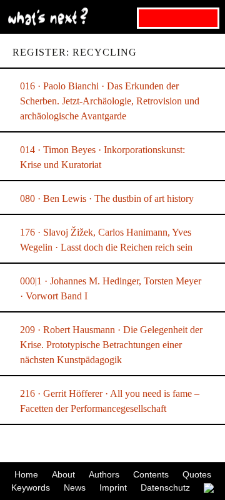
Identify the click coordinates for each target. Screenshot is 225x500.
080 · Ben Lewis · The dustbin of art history (107, 198)
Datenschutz (165, 487)
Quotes (196, 474)
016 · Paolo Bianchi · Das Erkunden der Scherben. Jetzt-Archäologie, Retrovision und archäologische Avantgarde (109, 101)
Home (26, 474)
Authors (104, 474)
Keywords (30, 487)
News (75, 487)
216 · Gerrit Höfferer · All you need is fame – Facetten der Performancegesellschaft (109, 401)
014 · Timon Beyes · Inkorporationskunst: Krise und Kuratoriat (102, 157)
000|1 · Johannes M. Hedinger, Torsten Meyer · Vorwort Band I (110, 288)
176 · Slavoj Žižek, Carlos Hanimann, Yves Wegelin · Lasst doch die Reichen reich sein (106, 239)
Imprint (113, 487)
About (63, 474)
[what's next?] (113, 17)
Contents (151, 474)
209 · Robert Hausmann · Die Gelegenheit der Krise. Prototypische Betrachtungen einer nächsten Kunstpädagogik (111, 344)
